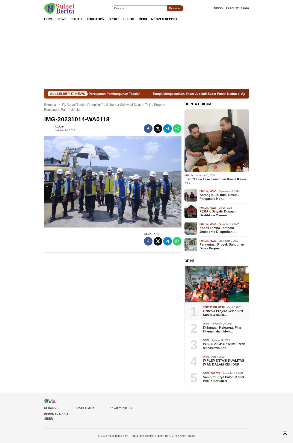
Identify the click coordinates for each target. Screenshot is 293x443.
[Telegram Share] (167, 128)
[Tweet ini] (158, 128)
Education (210, 307)
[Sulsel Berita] (59, 8)
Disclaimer (85, 408)
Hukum (188, 175)
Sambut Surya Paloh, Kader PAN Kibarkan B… (223, 379)
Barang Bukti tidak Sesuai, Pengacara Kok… (219, 196)
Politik (215, 373)
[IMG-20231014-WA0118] (112, 182)
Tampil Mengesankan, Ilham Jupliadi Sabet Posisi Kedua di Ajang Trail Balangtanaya (198, 94)
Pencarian (175, 8)
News (213, 191)
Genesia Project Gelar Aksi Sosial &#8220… (223, 313)
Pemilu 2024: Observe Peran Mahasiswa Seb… (224, 346)
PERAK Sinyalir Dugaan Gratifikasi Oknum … (217, 213)
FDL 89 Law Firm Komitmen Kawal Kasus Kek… (215, 181)
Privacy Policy (120, 408)
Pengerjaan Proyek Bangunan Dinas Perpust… (221, 246)
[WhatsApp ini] (177, 128)
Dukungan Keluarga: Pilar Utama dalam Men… (222, 329)
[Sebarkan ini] (148, 128)
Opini (221, 307)
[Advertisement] (146, 57)
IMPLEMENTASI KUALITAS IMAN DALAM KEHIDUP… (223, 362)
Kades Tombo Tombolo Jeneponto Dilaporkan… (217, 230)
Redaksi (50, 408)
